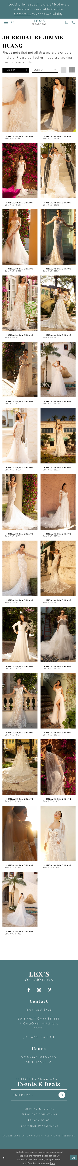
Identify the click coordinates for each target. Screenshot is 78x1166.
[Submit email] (61, 1095)
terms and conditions (39, 1114)
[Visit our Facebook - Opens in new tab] (29, 990)
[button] (15, 70)
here (52, 1163)
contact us (36, 57)
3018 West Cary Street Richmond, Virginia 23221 (39, 1023)
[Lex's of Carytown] (38, 22)
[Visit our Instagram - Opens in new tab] (39, 990)
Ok (74, 1157)
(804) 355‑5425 (39, 1009)
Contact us (22, 14)
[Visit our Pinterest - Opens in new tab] (49, 990)
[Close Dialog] (3, 1158)
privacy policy (39, 1120)
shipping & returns (39, 1108)
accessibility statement (39, 1126)
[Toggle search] (13, 22)
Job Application (39, 1037)
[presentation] (19, 104)
